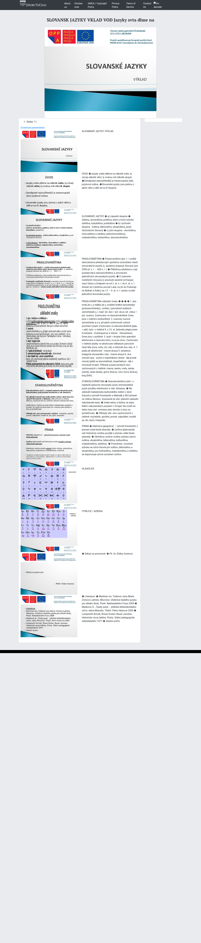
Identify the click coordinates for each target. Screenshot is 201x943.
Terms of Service (131, 5)
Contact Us (147, 5)
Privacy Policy (115, 5)
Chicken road (78, 5)
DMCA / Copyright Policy (97, 5)
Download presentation (33, 127)
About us (67, 5)
